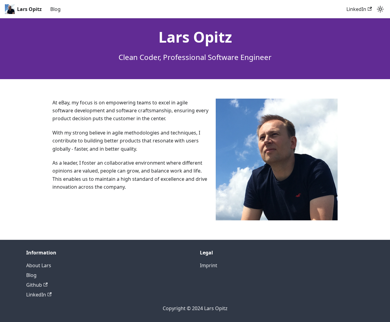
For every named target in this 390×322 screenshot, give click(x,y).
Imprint (208, 265)
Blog (55, 9)
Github (34, 285)
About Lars (38, 265)
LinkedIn (356, 9)
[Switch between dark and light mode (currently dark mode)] (380, 9)
